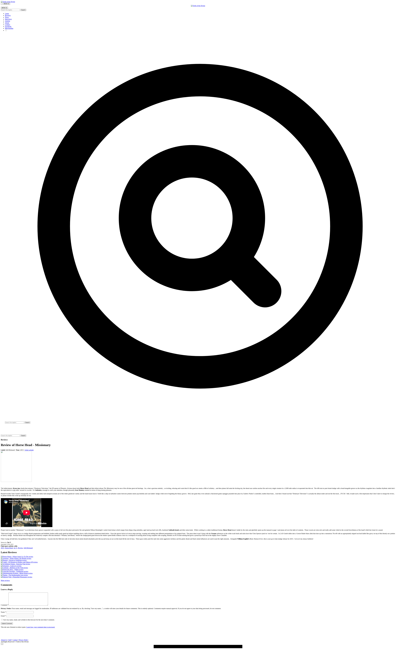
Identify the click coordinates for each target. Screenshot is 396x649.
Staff (9, 640)
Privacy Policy (23, 640)
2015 (2, 548)
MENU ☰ (6, 4)
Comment (4, 605)
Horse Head (9, 548)
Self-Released (28, 548)
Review (20, 548)
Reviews (8, 15)
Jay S (15, 548)
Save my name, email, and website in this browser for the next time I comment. (29, 620)
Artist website (29, 450)
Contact (7, 25)
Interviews (8, 19)
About (7, 23)
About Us (4, 640)
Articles (7, 21)
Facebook (8, 26)
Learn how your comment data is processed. (40, 627)
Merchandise (9, 28)
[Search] (1, 4)
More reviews (5, 580)
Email (3, 616)
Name (3, 612)
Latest (7, 13)
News (7, 17)
